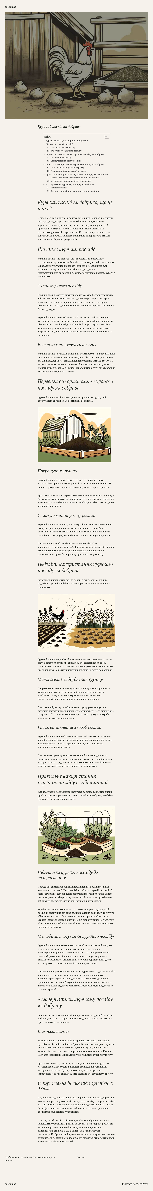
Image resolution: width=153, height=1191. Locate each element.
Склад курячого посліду (63, 147)
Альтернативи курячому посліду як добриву (70, 184)
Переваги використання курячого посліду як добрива (75, 154)
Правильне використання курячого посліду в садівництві (77, 174)
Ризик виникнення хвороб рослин (68, 170)
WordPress (142, 1184)
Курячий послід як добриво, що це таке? (67, 140)
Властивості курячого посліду (66, 150)
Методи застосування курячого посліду (71, 181)
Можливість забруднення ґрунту (67, 167)
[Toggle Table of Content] (105, 137)
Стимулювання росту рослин (65, 160)
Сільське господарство (44, 1157)
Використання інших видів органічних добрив (74, 191)
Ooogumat (10, 6)
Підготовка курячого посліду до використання (74, 177)
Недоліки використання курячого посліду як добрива (75, 164)
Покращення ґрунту (61, 157)
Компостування (58, 187)
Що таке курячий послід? (59, 144)
